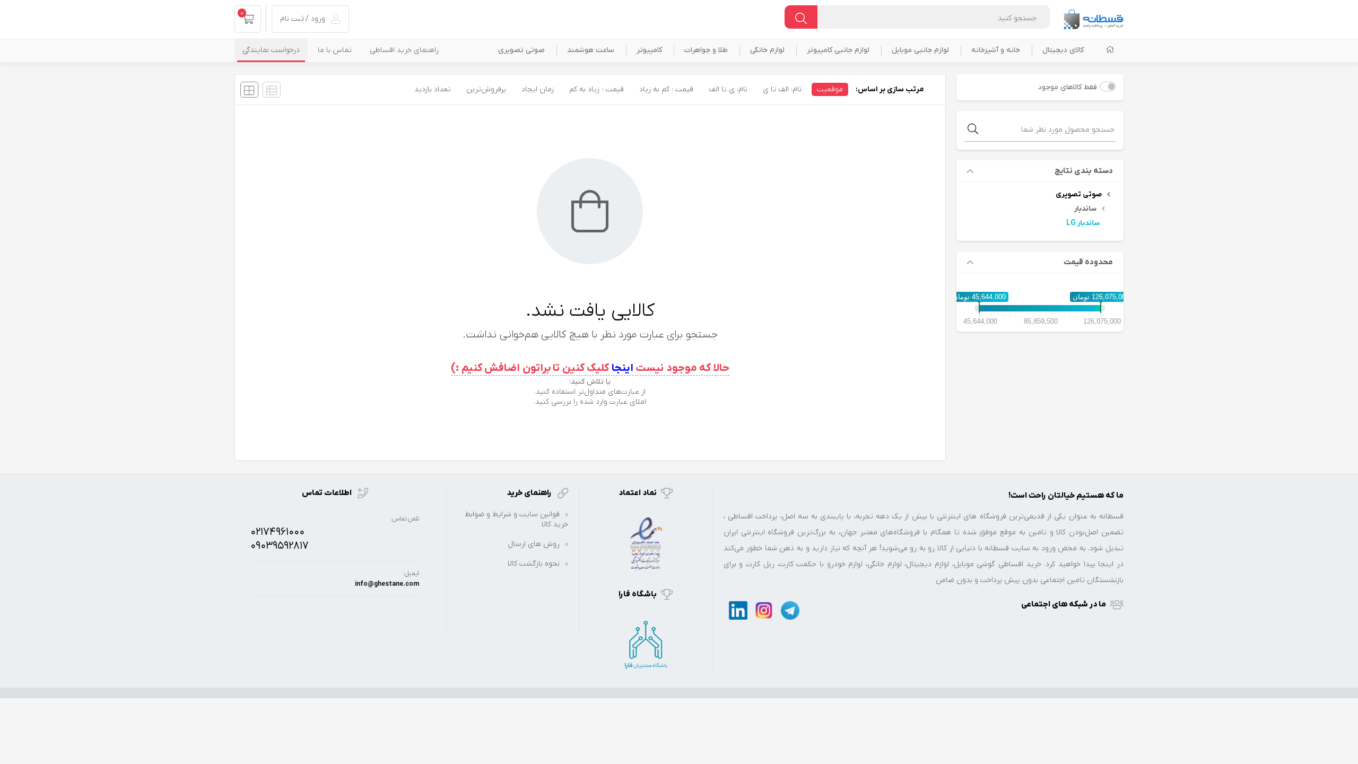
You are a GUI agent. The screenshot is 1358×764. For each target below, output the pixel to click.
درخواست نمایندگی (271, 50)
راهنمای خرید (530, 493)
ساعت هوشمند (590, 50)
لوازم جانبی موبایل (920, 50)
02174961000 (277, 532)
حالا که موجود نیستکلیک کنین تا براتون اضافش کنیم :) (590, 368)
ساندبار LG (1083, 223)
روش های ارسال (534, 544)
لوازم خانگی (767, 50)
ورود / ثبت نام (303, 19)
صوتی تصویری (521, 50)
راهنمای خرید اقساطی (404, 50)
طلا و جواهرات (706, 50)
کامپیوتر (649, 50)
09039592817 (279, 546)
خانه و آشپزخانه (995, 50)
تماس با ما (335, 50)
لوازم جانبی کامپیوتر (838, 50)
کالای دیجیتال (1063, 50)
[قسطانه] (1093, 17)
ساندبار (1085, 208)
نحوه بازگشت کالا (534, 564)
